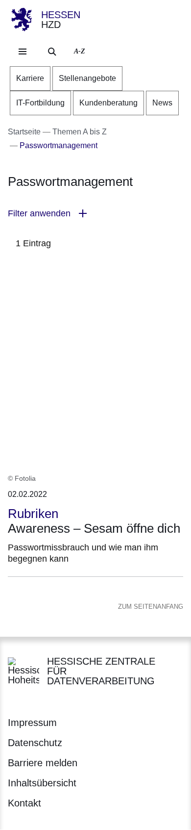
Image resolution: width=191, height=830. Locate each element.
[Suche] (52, 51)
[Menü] (22, 51)
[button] (95, 213)
